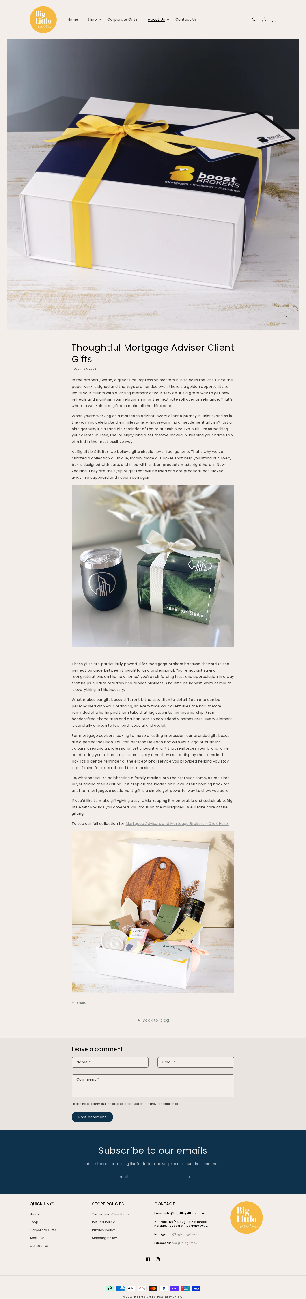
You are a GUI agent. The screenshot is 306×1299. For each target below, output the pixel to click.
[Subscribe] (188, 1177)
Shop (34, 1222)
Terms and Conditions (110, 1214)
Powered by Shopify (170, 1297)
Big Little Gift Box (145, 1297)
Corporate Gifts (43, 1230)
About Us (37, 1238)
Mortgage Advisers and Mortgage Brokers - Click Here (177, 823)
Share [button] (81, 1002)
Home (35, 1214)
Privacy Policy (103, 1230)
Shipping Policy (104, 1238)
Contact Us (39, 1245)
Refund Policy (103, 1222)
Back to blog (155, 1020)
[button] (93, 19)
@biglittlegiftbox (185, 1234)
